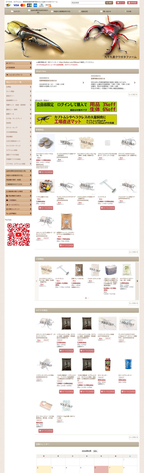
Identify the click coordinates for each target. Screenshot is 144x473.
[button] (128, 11)
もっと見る (132, 94)
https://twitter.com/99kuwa (69, 62)
